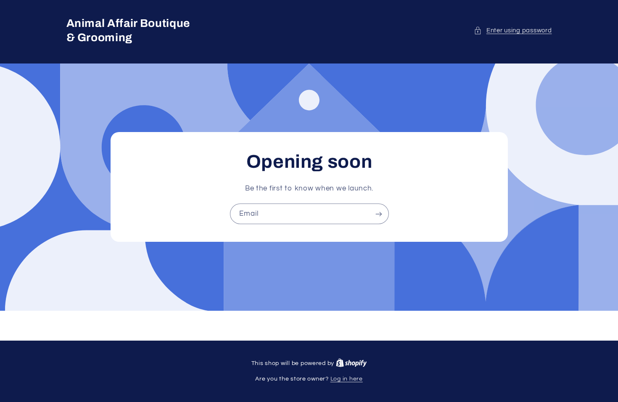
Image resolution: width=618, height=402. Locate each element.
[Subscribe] (378, 214)
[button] (513, 30)
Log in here (346, 379)
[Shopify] (351, 363)
